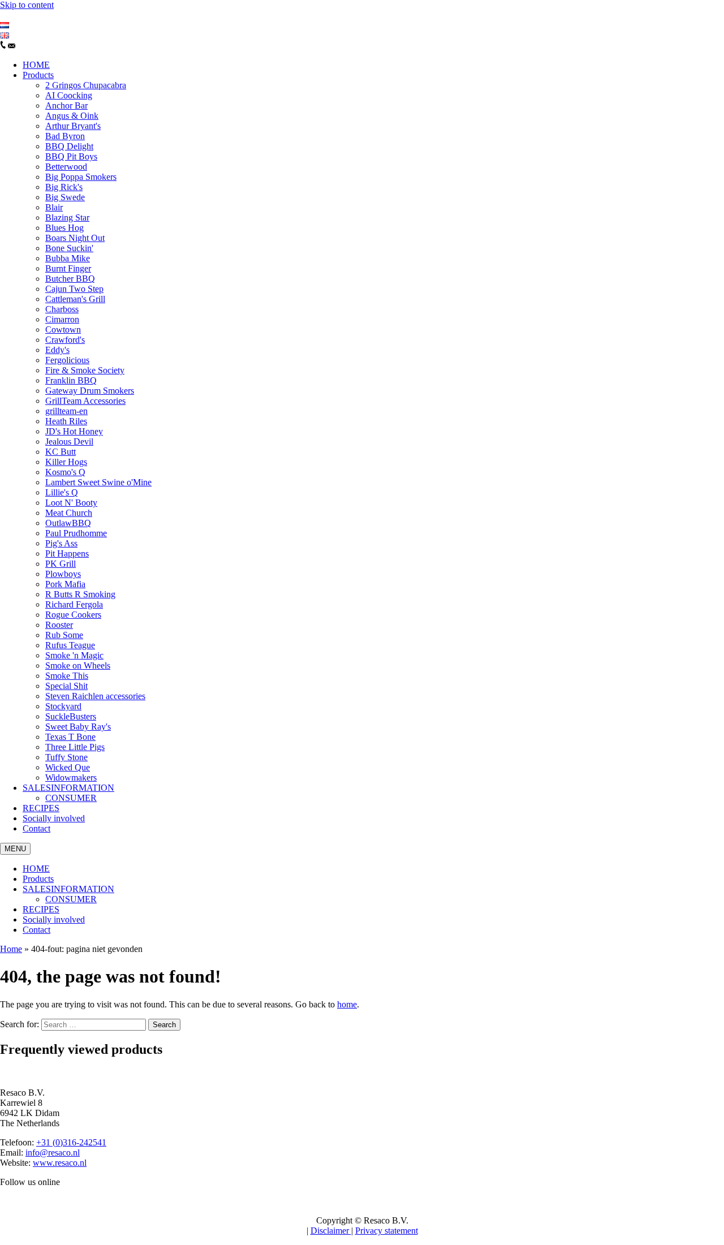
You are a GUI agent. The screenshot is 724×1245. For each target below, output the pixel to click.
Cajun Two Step (74, 289)
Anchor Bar (66, 105)
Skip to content (27, 5)
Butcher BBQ (70, 278)
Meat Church (68, 513)
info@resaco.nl (52, 1152)
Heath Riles (66, 421)
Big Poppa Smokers (81, 177)
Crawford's (65, 339)
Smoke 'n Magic (74, 655)
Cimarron (62, 319)
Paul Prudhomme (76, 533)
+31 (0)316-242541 (71, 1142)
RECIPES (41, 808)
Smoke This (66, 675)
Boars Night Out (75, 238)
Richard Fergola (74, 604)
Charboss (62, 309)
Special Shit (66, 686)
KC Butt (60, 451)
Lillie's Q (61, 492)
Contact (36, 828)
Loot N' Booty (71, 502)
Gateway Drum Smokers (89, 390)
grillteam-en (66, 411)
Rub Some (64, 635)
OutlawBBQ (68, 523)
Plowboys (63, 574)
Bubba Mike (67, 258)
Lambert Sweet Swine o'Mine (98, 482)
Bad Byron (65, 136)
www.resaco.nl (60, 1163)
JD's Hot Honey (74, 431)
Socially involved (54, 818)
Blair (54, 207)
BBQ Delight (69, 146)
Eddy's (57, 350)
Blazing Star (67, 217)
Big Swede (65, 197)
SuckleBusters (70, 716)
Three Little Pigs (75, 747)
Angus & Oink (71, 115)
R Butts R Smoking (80, 594)
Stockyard (63, 706)
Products (38, 75)
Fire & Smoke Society (84, 370)
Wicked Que (67, 767)
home (347, 1004)
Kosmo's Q (65, 472)
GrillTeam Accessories (85, 401)
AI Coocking (68, 95)
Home (11, 949)
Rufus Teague (70, 645)
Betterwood (66, 166)
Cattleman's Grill (75, 299)
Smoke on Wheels (77, 665)
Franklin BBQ (71, 380)
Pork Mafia (65, 584)
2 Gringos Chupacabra (85, 85)
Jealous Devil (69, 441)
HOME (36, 65)
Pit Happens (67, 553)
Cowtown (63, 329)
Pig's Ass (61, 543)
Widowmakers (71, 777)
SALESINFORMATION (68, 787)
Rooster (59, 625)
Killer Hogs (66, 462)
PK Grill (60, 563)
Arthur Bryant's (73, 126)
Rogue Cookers (73, 614)
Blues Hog (64, 227)
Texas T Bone (70, 737)
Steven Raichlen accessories (95, 696)
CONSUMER (71, 798)
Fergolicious (67, 360)
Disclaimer (331, 1230)
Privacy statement (386, 1230)
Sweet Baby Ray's (78, 726)
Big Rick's (64, 187)
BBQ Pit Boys (71, 156)
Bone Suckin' (69, 248)
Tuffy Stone (66, 757)
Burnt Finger (68, 268)
